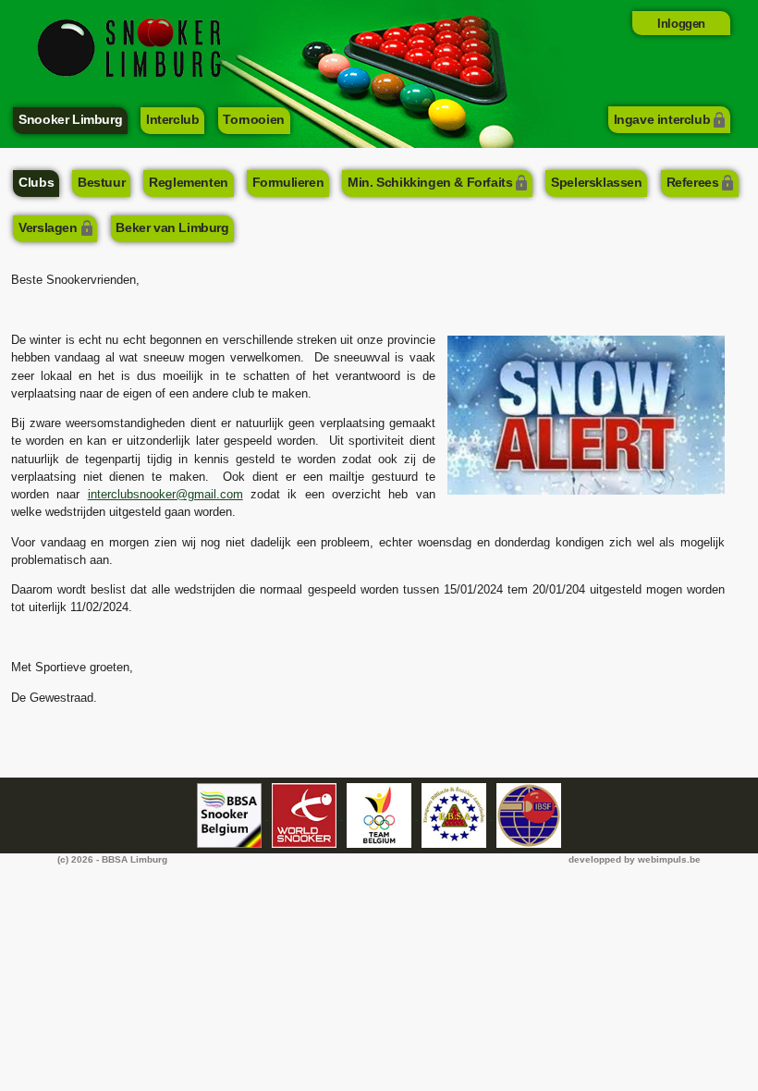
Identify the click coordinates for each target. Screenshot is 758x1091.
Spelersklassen (596, 182)
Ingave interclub (662, 119)
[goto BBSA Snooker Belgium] (230, 815)
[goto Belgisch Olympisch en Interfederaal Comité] (380, 815)
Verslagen (47, 227)
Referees (692, 182)
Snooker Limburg (70, 119)
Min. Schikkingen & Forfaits (430, 182)
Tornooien (253, 119)
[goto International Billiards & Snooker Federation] (529, 815)
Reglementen (188, 182)
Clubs (36, 182)
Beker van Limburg (172, 227)
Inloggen (681, 24)
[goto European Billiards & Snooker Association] (455, 815)
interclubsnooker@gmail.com (165, 494)
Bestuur (101, 182)
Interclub (172, 119)
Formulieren (288, 182)
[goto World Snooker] (305, 815)
